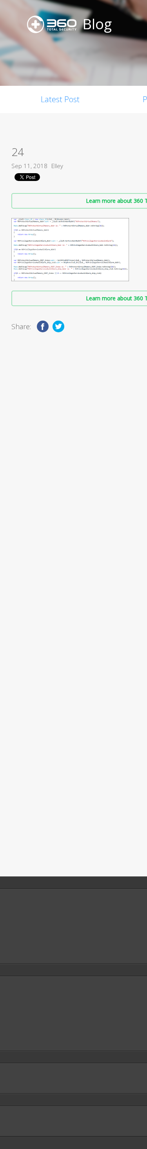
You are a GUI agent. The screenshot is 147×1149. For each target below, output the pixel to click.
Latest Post (60, 99)
